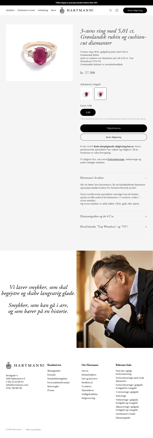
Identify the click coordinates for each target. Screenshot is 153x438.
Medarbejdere (89, 374)
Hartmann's (17, 429)
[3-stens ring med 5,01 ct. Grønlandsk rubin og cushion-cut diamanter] (100, 94)
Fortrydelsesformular (58, 382)
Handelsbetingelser (57, 378)
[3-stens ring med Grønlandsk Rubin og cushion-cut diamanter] (86, 94)
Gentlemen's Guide (125, 413)
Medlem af (87, 382)
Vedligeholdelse (90, 394)
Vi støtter (87, 386)
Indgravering (88, 398)
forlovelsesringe (116, 159)
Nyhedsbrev (88, 390)
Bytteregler (53, 386)
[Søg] (110, 10)
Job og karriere (89, 378)
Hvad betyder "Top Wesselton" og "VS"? (104, 227)
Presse (50, 390)
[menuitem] (53, 10)
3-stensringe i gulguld (127, 391)
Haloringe (121, 395)
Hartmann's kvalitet (92, 178)
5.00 (88, 112)
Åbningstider (54, 370)
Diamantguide (123, 417)
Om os (85, 370)
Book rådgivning (135, 10)
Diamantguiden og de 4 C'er (97, 216)
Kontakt (51, 374)
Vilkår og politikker (33, 429)
